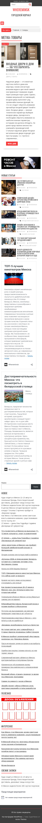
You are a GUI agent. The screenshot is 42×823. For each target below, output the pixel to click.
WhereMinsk (23, 74)
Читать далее (12, 143)
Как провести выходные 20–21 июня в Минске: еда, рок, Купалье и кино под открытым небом (17, 589)
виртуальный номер (29, 245)
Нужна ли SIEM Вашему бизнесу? (14, 569)
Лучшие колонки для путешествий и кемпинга (19, 555)
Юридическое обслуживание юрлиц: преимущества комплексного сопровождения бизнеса (19, 667)
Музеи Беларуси (8, 765)
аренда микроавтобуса (30, 221)
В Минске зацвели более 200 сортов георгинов (20, 505)
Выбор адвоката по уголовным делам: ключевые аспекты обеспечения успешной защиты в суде (28, 252)
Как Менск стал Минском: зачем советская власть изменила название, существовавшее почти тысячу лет (19, 518)
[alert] (21, 797)
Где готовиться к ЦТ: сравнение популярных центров (26, 183)
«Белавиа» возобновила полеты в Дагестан (20, 625)
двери (8, 77)
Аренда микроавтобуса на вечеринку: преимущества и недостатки (28, 213)
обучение (25, 190)
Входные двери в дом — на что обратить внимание (20, 67)
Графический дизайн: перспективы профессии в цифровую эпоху (27, 200)
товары (14, 77)
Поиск (3, 483)
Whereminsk (21, 9)
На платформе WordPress (12, 817)
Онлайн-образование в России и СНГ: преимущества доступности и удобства (28, 226)
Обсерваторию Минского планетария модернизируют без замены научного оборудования (17, 758)
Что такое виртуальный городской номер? (26, 239)
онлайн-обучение (28, 234)
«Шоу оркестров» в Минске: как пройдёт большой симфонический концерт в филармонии (18, 547)
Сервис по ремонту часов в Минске (16, 681)
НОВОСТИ (5, 44)
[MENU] (2, 23)
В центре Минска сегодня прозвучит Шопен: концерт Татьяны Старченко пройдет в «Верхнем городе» (19, 510)
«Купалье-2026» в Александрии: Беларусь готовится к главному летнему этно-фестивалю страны (19, 561)
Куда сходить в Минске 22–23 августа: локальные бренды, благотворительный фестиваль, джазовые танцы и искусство (17, 500)
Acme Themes (21, 819)
